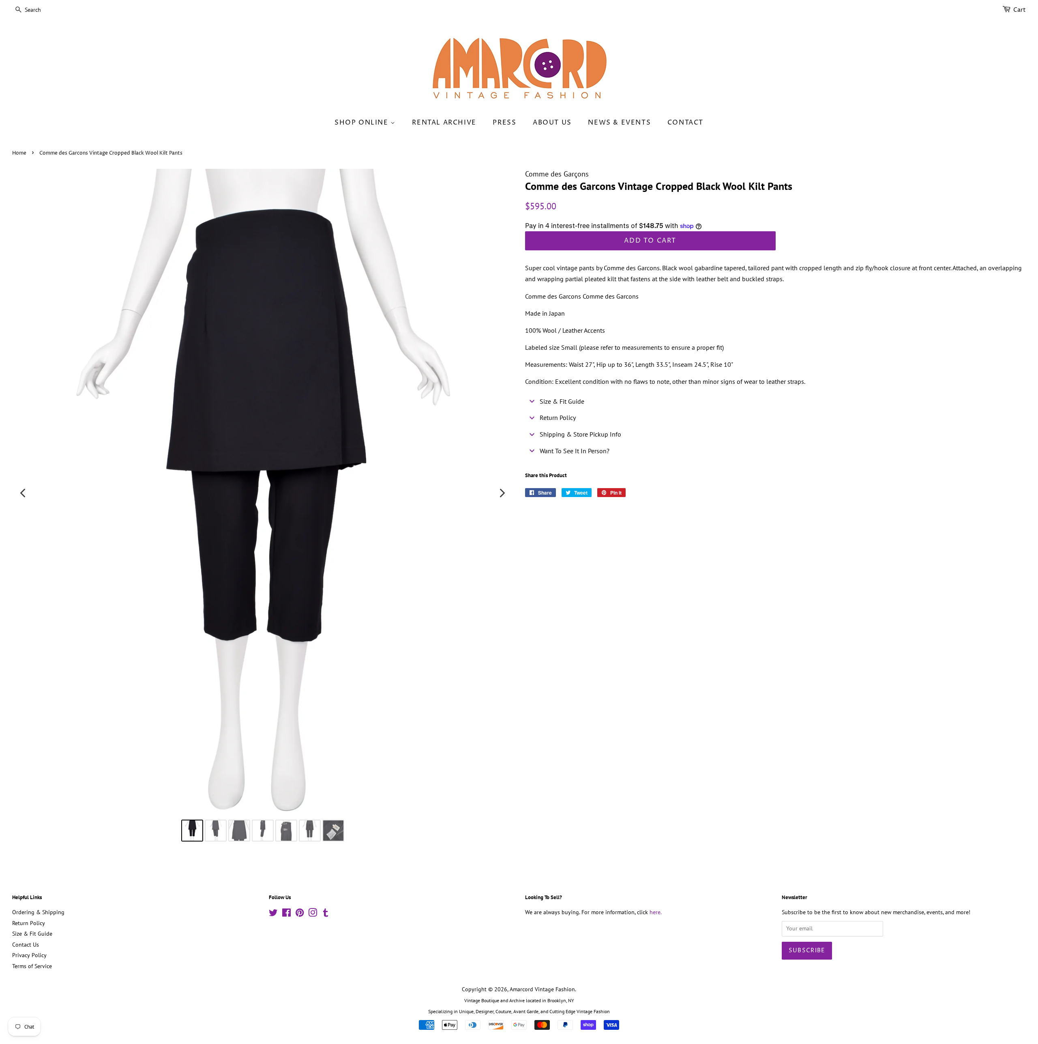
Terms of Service (32, 966)
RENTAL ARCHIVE (444, 122)
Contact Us (25, 944)
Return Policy (28, 923)
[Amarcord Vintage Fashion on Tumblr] (325, 914)
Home (19, 153)
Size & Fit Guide (32, 933)
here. (656, 912)
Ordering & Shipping (38, 912)
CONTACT (685, 122)
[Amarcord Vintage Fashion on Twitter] (273, 914)
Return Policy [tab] (558, 417)
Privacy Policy (29, 955)
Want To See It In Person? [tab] (574, 451)
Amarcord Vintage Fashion (542, 989)
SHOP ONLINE (362, 122)
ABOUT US (552, 122)
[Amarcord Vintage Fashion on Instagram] (312, 914)
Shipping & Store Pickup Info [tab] (580, 434)
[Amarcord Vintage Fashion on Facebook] (286, 914)
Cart (1019, 10)
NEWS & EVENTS (619, 122)
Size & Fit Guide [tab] (562, 401)
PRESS (504, 122)
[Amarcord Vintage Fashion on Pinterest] (299, 914)
